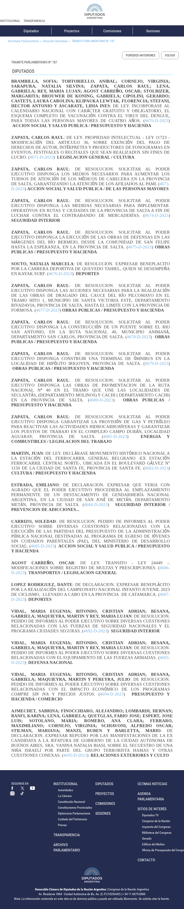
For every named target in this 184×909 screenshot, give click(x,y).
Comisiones (112, 31)
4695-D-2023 (75, 755)
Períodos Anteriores (140, 55)
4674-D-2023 (157, 215)
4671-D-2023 (41, 157)
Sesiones (153, 31)
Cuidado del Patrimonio (72, 819)
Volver (170, 55)
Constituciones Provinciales (75, 807)
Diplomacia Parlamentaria (74, 813)
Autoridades (65, 790)
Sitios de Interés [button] (152, 809)
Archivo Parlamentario (66, 847)
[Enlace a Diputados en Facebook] (12, 788)
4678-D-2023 (139, 336)
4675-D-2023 (140, 247)
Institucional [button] (10, 21)
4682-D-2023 (157, 468)
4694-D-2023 (112, 694)
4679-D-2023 (157, 363)
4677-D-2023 (48, 310)
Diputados (31, 31)
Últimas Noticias (152, 784)
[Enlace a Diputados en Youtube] (32, 788)
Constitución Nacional (71, 801)
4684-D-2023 (96, 504)
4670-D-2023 (157, 120)
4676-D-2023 (60, 273)
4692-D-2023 (95, 631)
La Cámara (65, 796)
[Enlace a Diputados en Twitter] (22, 788)
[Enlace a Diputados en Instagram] (12, 793)
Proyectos (71, 31)
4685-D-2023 (43, 546)
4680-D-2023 (101, 400)
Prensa (62, 825)
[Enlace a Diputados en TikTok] (22, 793)
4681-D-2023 (115, 436)
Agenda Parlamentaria (151, 796)
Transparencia (34, 21)
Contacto (146, 860)
